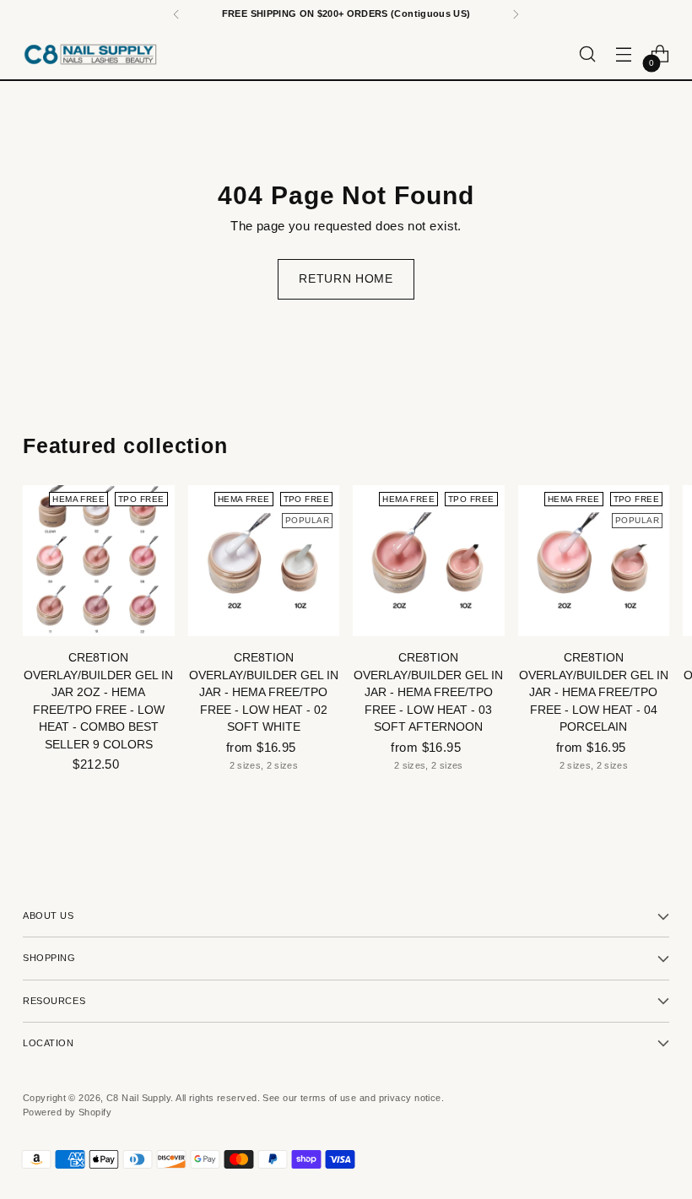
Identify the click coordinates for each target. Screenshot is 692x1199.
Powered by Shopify (67, 1112)
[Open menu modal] (624, 54)
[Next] (515, 14)
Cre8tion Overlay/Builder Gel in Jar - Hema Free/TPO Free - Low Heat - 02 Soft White (263, 692)
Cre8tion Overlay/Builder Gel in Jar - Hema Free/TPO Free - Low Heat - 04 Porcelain (593, 692)
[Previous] (176, 14)
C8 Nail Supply (138, 1098)
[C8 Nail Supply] (90, 54)
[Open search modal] (587, 54)
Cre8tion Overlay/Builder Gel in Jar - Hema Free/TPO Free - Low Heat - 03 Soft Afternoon (428, 692)
